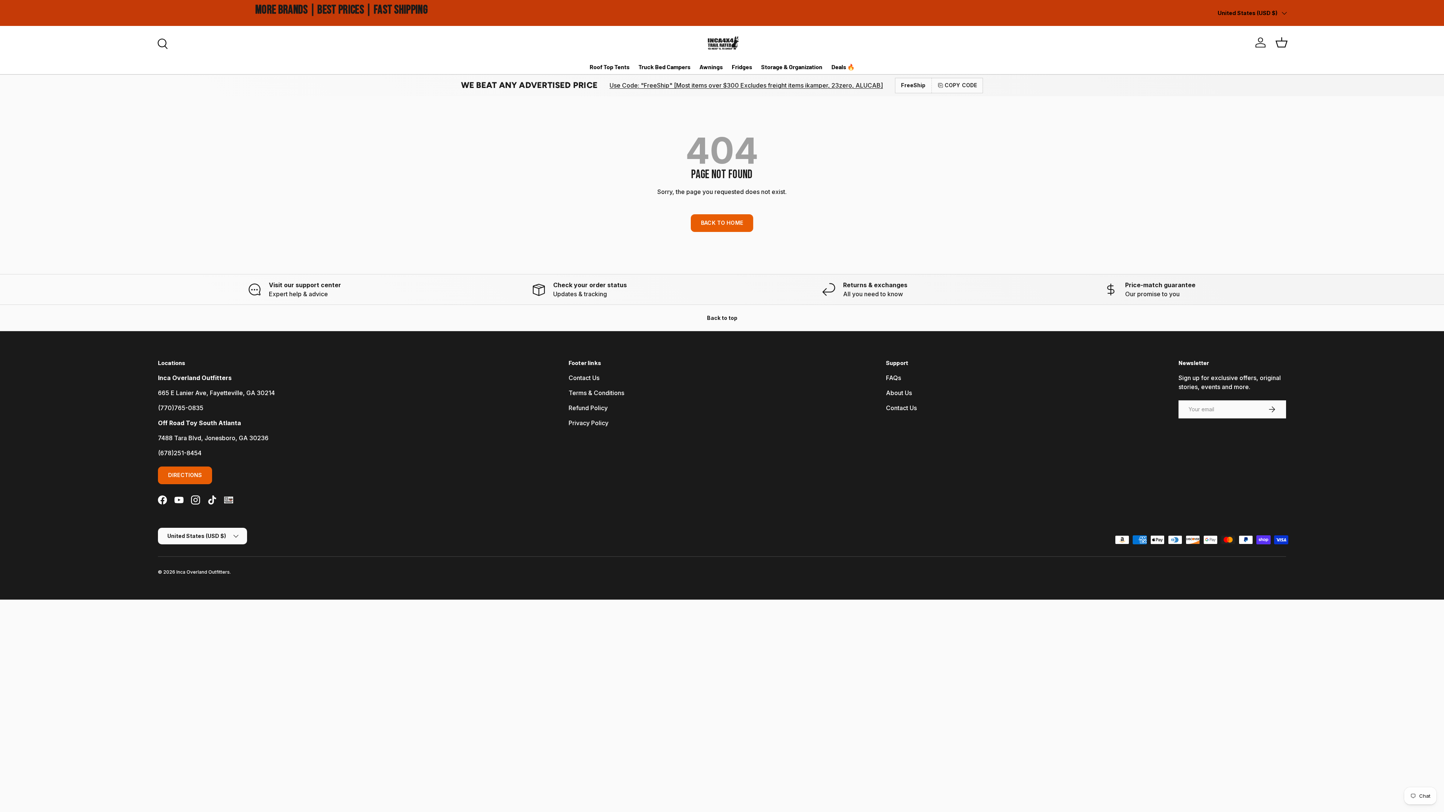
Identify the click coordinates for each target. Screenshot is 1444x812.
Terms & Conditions (596, 393)
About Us (899, 393)
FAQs (893, 378)
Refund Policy (588, 408)
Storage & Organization (791, 66)
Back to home (722, 223)
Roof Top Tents (609, 66)
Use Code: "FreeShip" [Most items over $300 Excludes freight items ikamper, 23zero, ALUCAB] (746, 85)
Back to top (722, 318)
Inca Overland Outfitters (203, 572)
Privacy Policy (588, 423)
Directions (185, 475)
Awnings (711, 66)
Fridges (742, 66)
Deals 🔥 (843, 66)
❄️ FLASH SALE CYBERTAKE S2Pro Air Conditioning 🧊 (296, 11)
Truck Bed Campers (664, 66)
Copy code (961, 85)
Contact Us (584, 378)
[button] (1281, 42)
